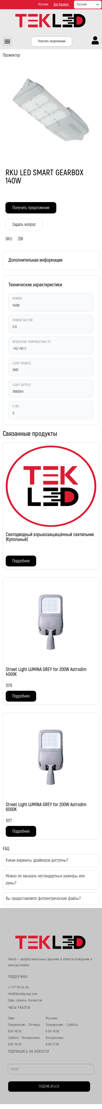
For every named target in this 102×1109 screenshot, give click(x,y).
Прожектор (11, 55)
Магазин (43, 4)
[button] (7, 41)
